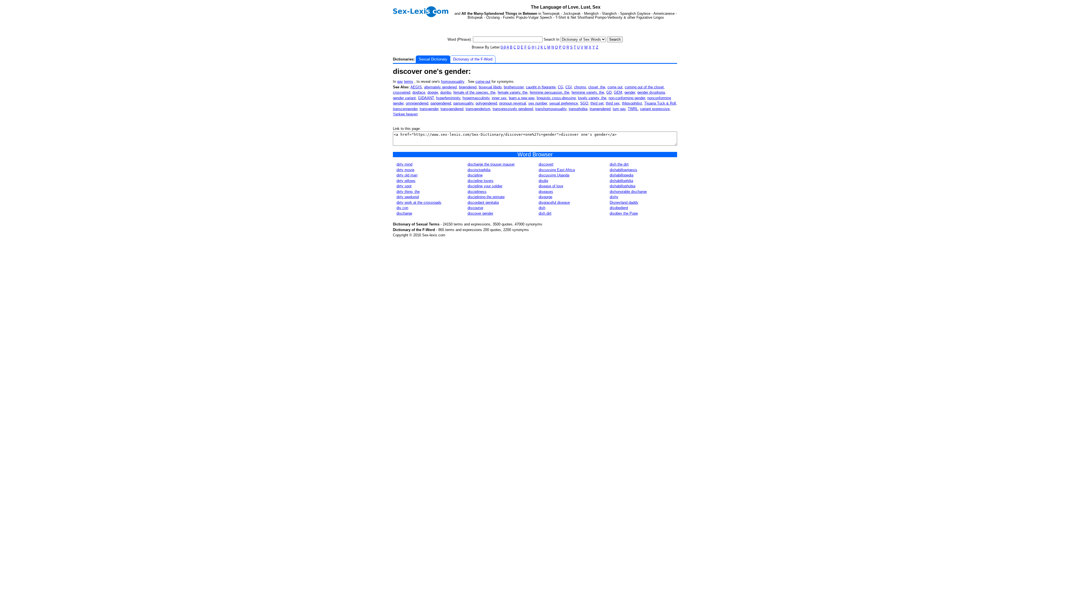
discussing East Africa (557, 170)
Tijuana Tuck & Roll (660, 103)
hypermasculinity (476, 98)
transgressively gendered (513, 109)
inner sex (499, 98)
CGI (568, 87)
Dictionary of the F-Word (472, 59)
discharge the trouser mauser (491, 164)
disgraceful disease (554, 202)
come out (614, 87)
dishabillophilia (621, 181)
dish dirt (545, 213)
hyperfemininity (448, 98)
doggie (432, 92)
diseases (546, 192)
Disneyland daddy (624, 202)
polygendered (486, 103)
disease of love (551, 186)
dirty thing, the (408, 192)
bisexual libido (490, 87)
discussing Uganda (554, 175)
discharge (404, 213)
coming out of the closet (644, 87)
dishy (614, 197)
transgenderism (478, 109)
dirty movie (405, 170)
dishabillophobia (622, 186)
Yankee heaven (405, 114)
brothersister (514, 87)
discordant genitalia (483, 202)
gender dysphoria (651, 92)
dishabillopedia (621, 175)
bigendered (467, 87)
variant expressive (655, 109)
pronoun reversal (512, 103)
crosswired (401, 92)
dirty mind (404, 164)
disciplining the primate (486, 197)
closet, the (596, 87)
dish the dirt (619, 164)
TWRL (633, 109)
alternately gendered (440, 87)
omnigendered (417, 103)
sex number (537, 103)
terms (408, 81)
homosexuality (453, 81)
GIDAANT (426, 98)
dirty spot (404, 186)
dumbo (445, 92)
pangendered (441, 103)
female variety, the (512, 92)
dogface (418, 92)
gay (400, 81)
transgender (429, 109)
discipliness (477, 192)
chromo (580, 87)
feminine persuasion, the (549, 92)
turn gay (619, 109)
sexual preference (563, 103)
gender (629, 92)
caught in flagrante (541, 87)
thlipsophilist (632, 103)
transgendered (452, 109)
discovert (546, 164)
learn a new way (521, 98)
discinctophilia (479, 170)
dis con (402, 208)
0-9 (503, 47)
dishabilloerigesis (623, 170)
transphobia (578, 109)
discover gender (480, 213)
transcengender (405, 109)
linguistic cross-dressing (556, 98)
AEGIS (416, 87)
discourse (475, 208)
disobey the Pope (624, 213)
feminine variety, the (588, 92)
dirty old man (407, 175)
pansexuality (463, 103)
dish (542, 208)
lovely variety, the (592, 98)
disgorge (545, 197)
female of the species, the (474, 92)
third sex (613, 103)
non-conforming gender (627, 98)
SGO (584, 103)
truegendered (600, 109)
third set (597, 103)
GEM (618, 92)
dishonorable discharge (628, 192)
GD (609, 92)
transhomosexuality (550, 109)
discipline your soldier (485, 186)
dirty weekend (408, 197)
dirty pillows (406, 181)
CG (560, 87)
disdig (543, 181)
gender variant (404, 98)
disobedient (619, 208)
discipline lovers (480, 181)
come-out (482, 81)
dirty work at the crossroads (419, 202)
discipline (475, 175)
